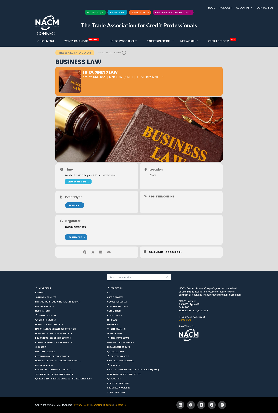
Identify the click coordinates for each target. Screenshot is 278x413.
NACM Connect (75, 227)
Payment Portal (140, 12)
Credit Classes (115, 297)
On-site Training (116, 329)
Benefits (40, 292)
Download (74, 205)
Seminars (112, 320)
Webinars (112, 324)
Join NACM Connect (45, 297)
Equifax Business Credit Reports (53, 338)
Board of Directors (118, 383)
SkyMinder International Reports (54, 374)
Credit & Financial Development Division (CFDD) (133, 369)
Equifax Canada (44, 365)
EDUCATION (116, 288)
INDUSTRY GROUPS (120, 338)
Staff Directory (116, 392)
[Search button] (167, 277)
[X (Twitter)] (201, 405)
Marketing (96, 404)
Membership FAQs (44, 306)
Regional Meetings (117, 306)
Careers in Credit (159, 40)
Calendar (156, 252)
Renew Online (117, 12)
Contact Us (264, 7)
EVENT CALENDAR (47, 315)
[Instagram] (212, 405)
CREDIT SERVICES (47, 320)
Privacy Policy (81, 404)
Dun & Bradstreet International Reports (58, 360)
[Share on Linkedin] (101, 252)
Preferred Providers (118, 388)
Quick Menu (45, 40)
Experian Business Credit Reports (53, 342)
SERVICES (115, 365)
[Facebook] (191, 405)
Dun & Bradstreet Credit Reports (53, 333)
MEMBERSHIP (45, 288)
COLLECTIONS (117, 351)
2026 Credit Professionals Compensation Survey (65, 379)
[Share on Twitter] (93, 252)
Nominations (42, 311)
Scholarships (114, 333)
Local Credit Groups (118, 347)
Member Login (95, 12)
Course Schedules (117, 302)
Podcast (225, 7)
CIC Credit (40, 347)
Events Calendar (81, 40)
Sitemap (108, 404)
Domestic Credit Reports (49, 324)
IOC (109, 292)
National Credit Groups (120, 342)
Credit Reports (221, 40)
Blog (211, 7)
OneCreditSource (45, 351)
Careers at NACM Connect (121, 360)
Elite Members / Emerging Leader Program (57, 302)
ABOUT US (116, 379)
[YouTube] (222, 405)
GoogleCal (173, 252)
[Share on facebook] (85, 252)
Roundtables (114, 315)
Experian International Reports (53, 369)
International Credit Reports (52, 356)
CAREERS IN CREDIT (120, 356)
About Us (242, 7)
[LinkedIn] (180, 405)
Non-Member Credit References (173, 12)
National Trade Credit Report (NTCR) (55, 329)
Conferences (114, 311)
